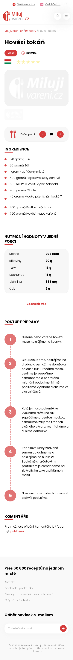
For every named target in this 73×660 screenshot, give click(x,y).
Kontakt (9, 582)
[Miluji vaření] (16, 16)
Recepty (30, 31)
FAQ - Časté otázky (17, 600)
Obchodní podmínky (18, 588)
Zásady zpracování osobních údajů (28, 594)
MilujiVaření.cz (13, 31)
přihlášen (17, 531)
